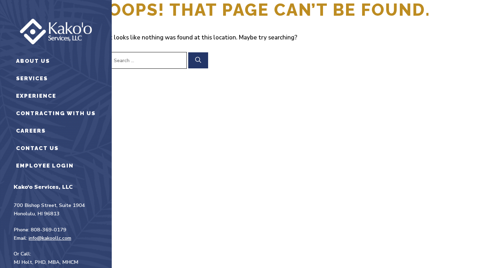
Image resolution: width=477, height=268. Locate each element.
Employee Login (45, 166)
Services (32, 78)
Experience (36, 96)
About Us (33, 61)
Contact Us (37, 148)
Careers (31, 131)
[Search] (198, 60)
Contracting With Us (56, 113)
